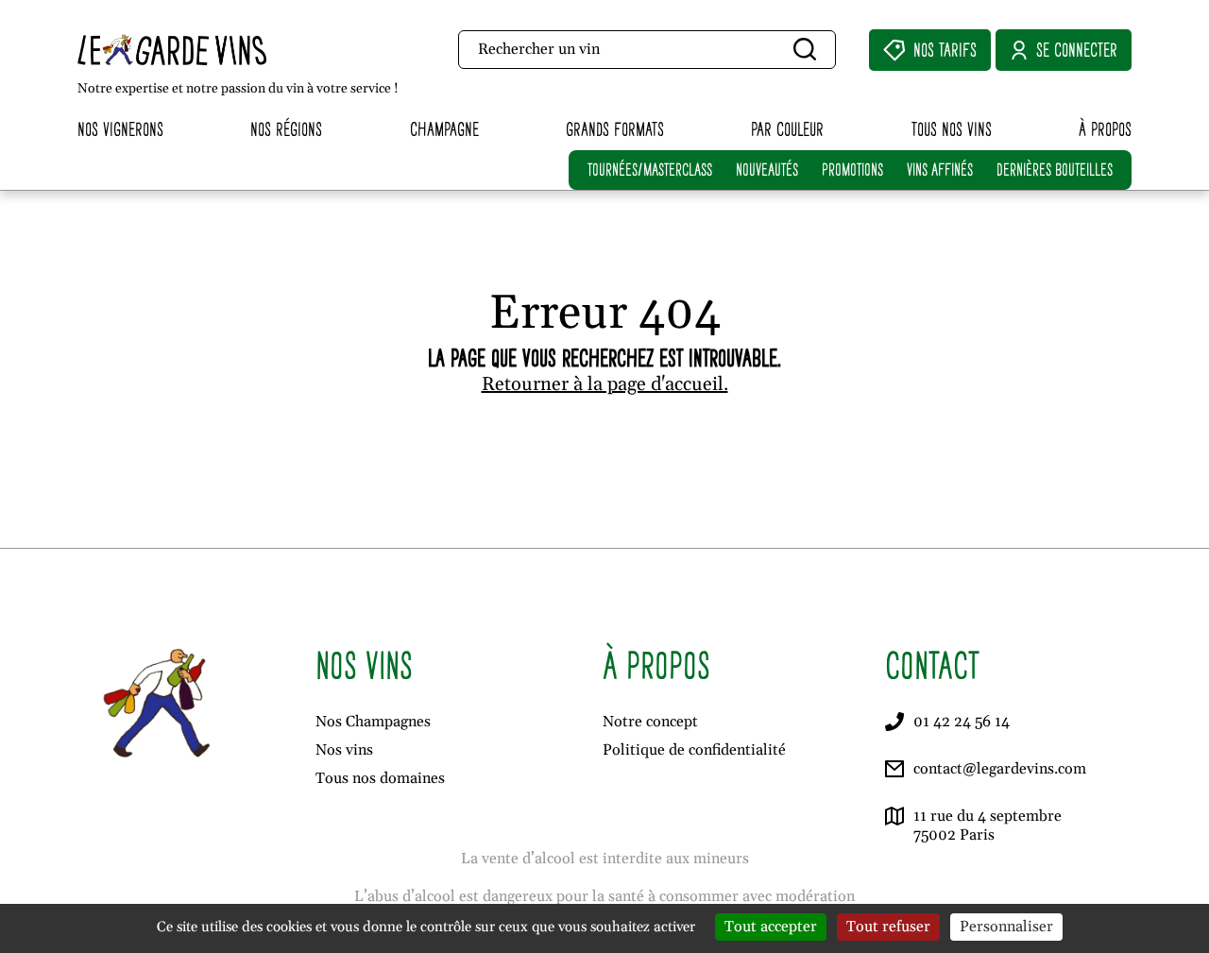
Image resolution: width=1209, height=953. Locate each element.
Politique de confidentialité (694, 749)
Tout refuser (888, 926)
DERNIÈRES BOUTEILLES (1054, 170)
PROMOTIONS (852, 170)
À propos (1105, 129)
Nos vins (344, 749)
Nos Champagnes (373, 721)
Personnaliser (1006, 926)
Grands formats (615, 129)
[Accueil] (206, 49)
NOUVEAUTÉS (767, 170)
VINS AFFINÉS (940, 170)
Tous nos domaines (380, 778)
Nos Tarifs (945, 50)
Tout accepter (770, 926)
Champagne (444, 129)
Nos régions (286, 129)
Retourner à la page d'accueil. (605, 384)
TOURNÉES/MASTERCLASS (649, 170)
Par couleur (787, 129)
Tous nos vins (951, 129)
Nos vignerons (120, 129)
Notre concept (650, 721)
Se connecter (1076, 50)
